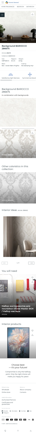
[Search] (5, 431)
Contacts (23, 392)
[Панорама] (2, 15)
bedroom (20, 6)
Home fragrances (7, 6)
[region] (18, 76)
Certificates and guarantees (7, 403)
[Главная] (15, 2)
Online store (6, 392)
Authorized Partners (9, 400)
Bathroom (30, 6)
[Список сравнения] (31, 431)
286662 (25, 210)
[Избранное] (18, 431)
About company (25, 389)
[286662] (18, 236)
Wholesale (5, 389)
